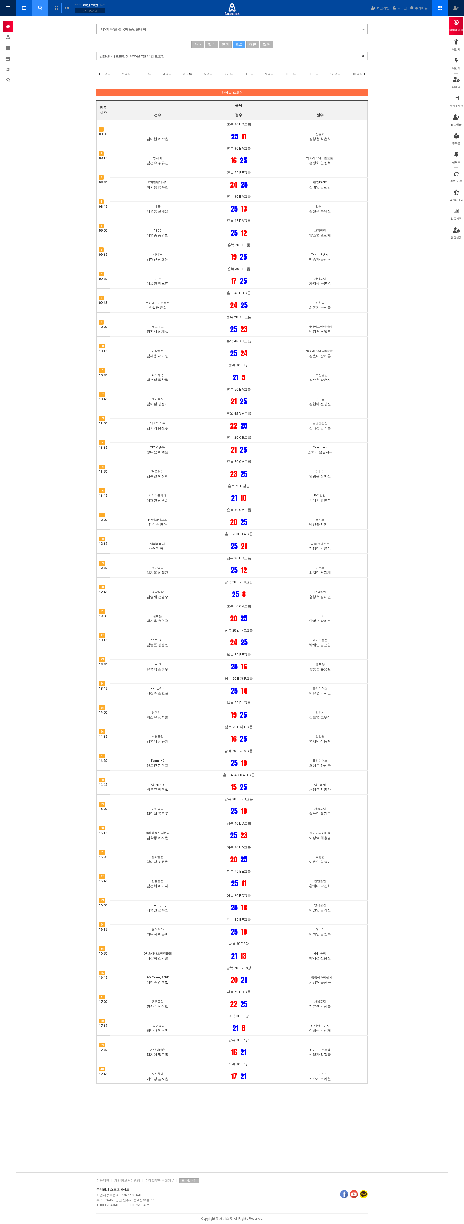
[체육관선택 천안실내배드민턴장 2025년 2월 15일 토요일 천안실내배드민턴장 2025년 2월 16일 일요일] (232, 56)
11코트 (313, 74)
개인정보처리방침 (127, 1180)
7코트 (228, 74)
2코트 (126, 74)
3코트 (147, 74)
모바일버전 (189, 1180)
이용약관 (102, 1180)
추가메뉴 (421, 8)
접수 (211, 44)
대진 (252, 44)
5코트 (187, 74)
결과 (266, 44)
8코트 (249, 74)
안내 (197, 44)
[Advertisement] (232, 1126)
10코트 (290, 74)
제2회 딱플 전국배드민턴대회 (123, 29)
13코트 (357, 74)
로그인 (402, 8)
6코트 (208, 74)
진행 (225, 44)
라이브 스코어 (232, 93)
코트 (238, 44)
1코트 (106, 74)
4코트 (167, 74)
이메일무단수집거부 (159, 1180)
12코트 (335, 74)
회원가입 (382, 8)
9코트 (269, 74)
